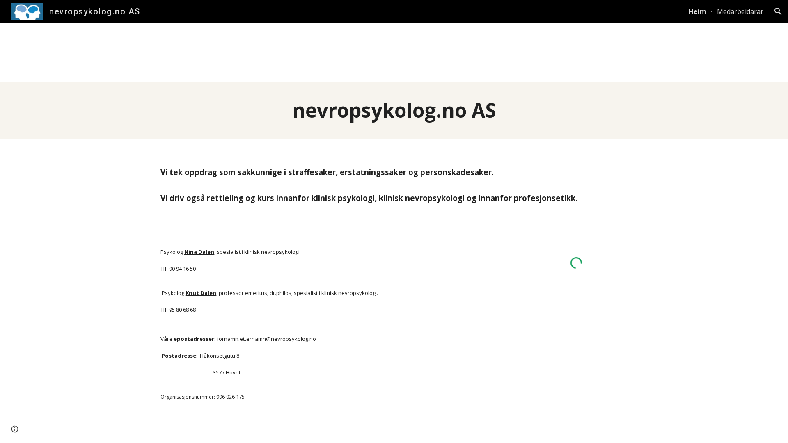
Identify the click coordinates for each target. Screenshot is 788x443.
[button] (778, 11)
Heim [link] (697, 11)
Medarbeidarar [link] (740, 11)
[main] (394, 110)
